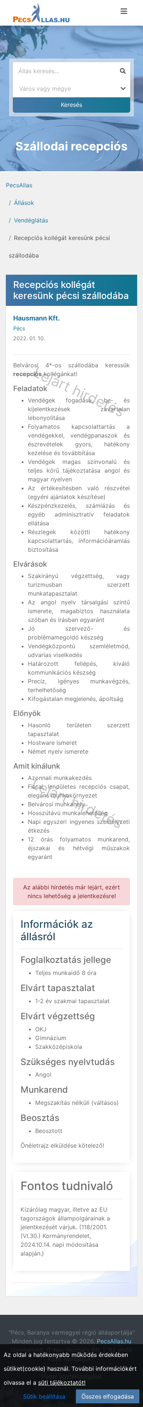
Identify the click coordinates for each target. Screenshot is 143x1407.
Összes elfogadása (107, 1396)
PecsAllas (19, 185)
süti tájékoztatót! (61, 1382)
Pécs (19, 328)
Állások (24, 202)
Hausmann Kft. (36, 318)
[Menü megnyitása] (124, 11)
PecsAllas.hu (114, 1341)
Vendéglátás (31, 220)
